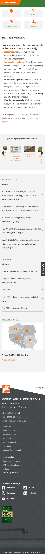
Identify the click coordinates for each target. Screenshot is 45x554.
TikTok (31, 487)
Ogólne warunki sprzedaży (9, 444)
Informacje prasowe (10, 179)
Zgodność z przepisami (12, 450)
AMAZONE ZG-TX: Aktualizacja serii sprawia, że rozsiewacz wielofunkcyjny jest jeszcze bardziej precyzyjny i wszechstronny (19, 195)
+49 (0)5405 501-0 (15, 413)
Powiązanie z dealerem (14, 62)
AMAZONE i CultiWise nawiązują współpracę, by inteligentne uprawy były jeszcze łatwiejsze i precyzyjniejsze (20, 244)
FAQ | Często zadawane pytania (12, 467)
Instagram (11, 493)
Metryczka (7, 426)
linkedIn (32, 493)
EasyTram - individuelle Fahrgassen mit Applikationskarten (17, 280)
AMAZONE (5, 259)
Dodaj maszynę (10, 52)
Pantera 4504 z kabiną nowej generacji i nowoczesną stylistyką (17, 219)
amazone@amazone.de (17, 421)
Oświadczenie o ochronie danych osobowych (9, 434)
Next (42, 153)
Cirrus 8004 (6, 290)
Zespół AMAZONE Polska (11, 320)
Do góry (38, 387)
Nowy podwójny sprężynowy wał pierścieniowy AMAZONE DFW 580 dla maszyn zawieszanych (20, 208)
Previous (3, 153)
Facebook (11, 487)
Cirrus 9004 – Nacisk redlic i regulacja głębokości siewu (20, 299)
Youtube (10, 498)
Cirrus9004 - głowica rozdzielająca (15, 308)
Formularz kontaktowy (12, 461)
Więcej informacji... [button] (9, 360)
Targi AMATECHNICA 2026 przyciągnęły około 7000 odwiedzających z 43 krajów (21, 231)
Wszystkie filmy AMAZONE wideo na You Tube (19, 271)
